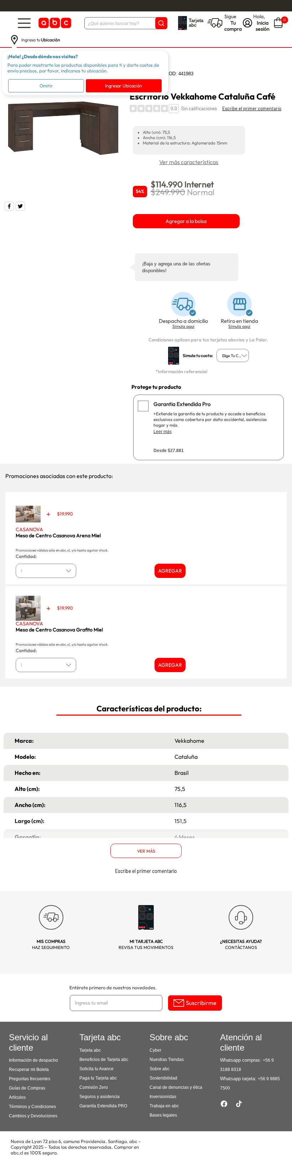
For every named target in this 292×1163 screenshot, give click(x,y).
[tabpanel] (63, 128)
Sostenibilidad (163, 1078)
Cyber (155, 1050)
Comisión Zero (93, 1087)
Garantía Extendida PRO (103, 1105)
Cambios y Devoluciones (33, 1115)
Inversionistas (163, 1096)
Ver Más (146, 851)
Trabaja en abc (164, 1105)
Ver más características (188, 162)
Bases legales (163, 1115)
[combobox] (233, 355)
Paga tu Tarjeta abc (98, 1078)
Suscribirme (201, 1002)
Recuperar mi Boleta (29, 1069)
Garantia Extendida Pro (181, 404)
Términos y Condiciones (32, 1106)
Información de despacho (33, 1060)
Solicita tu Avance (96, 1068)
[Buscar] (161, 23)
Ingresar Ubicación (123, 85)
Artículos (17, 1097)
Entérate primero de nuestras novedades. (113, 987)
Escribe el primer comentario (251, 108)
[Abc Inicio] (54, 23)
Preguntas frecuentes (29, 1078)
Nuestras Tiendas (167, 1059)
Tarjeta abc (90, 1050)
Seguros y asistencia (99, 1096)
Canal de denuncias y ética (176, 1087)
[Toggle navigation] (24, 23)
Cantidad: (26, 556)
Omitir (46, 85)
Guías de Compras (27, 1088)
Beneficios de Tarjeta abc (103, 1059)
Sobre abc (160, 1068)
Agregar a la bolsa (186, 221)
